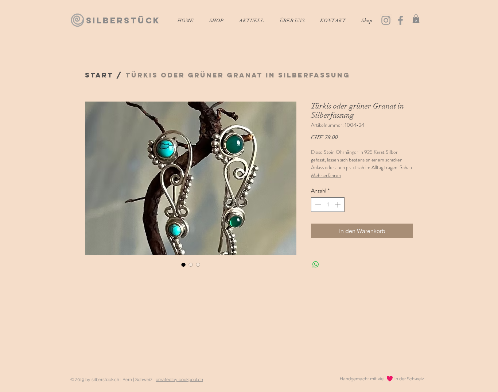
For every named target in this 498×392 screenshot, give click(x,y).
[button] (416, 18)
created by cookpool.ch (179, 379)
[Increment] (338, 205)
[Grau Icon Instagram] (386, 20)
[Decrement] (317, 205)
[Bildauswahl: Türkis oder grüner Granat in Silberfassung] (183, 264)
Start (99, 75)
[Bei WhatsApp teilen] (315, 264)
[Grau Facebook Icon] (400, 20)
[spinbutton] (327, 205)
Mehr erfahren (326, 175)
